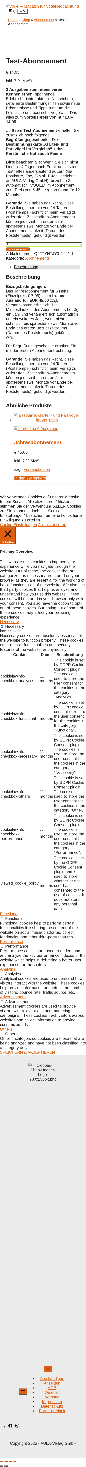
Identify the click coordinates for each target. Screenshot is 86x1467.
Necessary (14, 626)
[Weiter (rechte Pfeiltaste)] (6, 1466)
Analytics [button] (8, 969)
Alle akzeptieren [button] (52, 524)
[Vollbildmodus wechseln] (6, 1461)
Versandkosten (37, 469)
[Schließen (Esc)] (14, 1461)
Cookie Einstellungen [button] (18, 524)
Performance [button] (11, 941)
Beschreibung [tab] (26, 267)
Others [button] (6, 1029)
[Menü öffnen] (23, 1391)
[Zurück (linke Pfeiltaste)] (1, 1466)
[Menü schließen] (48, 1369)
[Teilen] (10, 1461)
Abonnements (37, 258)
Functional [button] (9, 914)
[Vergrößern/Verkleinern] (1, 1461)
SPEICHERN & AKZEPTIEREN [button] (27, 1052)
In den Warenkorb (18, 249)
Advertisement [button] (13, 997)
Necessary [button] (9, 622)
